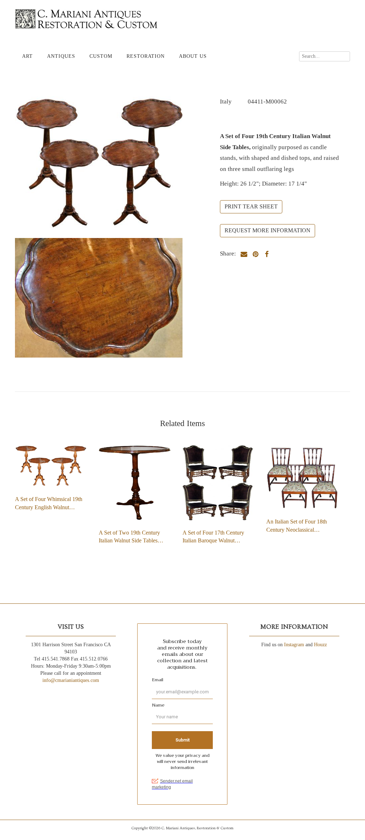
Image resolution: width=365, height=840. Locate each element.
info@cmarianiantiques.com (70, 680)
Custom (100, 56)
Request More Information (267, 230)
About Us (193, 56)
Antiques (61, 56)
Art (27, 56)
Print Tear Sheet (251, 206)
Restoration (146, 56)
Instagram (294, 644)
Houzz (320, 644)
